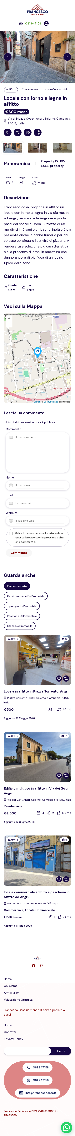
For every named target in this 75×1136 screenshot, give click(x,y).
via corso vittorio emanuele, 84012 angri (32, 903)
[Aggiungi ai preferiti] (8, 132)
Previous (8, 57)
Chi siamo (11, 986)
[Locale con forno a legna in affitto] (38, 352)
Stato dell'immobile (19, 626)
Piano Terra (30, 287)
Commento (13, 429)
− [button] (9, 324)
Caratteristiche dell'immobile (25, 596)
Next (67, 57)
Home (8, 979)
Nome (10, 477)
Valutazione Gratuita (18, 1000)
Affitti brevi (11, 993)
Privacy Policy (13, 1039)
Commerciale (30, 89)
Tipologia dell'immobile (22, 606)
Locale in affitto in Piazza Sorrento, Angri (36, 691)
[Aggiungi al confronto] (18, 132)
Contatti (10, 1032)
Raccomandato (17, 586)
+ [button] (9, 318)
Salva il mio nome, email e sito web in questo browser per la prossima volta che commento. (39, 537)
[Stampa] (28, 132)
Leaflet (36, 401)
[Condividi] (38, 132)
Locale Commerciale (56, 89)
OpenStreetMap (51, 401)
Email (9, 495)
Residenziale (13, 806)
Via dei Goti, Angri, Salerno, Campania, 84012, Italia (39, 799)
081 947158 (33, 23)
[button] (54, 23)
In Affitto (11, 89)
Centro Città (13, 287)
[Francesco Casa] (37, 9)
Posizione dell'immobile (22, 616)
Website (12, 513)
